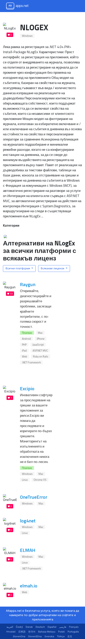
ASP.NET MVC (40, 350)
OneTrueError (33, 496)
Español (52, 626)
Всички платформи (18, 268)
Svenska (49, 636)
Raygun (27, 284)
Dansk (29, 626)
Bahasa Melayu (46, 631)
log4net (28, 520)
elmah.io (28, 585)
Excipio (27, 388)
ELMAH (27, 550)
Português (73, 631)
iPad (24, 350)
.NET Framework (31, 362)
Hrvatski (11, 631)
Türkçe (61, 636)
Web (24, 356)
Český (19, 626)
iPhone (40, 339)
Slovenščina (35, 636)
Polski (61, 631)
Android (26, 339)
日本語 (22, 631)
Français (73, 626)
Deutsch (40, 626)
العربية (10, 626)
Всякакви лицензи (53, 268)
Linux (25, 480)
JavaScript (38, 345)
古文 (69, 636)
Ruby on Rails (40, 356)
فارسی (62, 626)
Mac (40, 333)
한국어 (31, 631)
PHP (24, 345)
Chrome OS (40, 480)
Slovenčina (19, 636)
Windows (27, 36)
